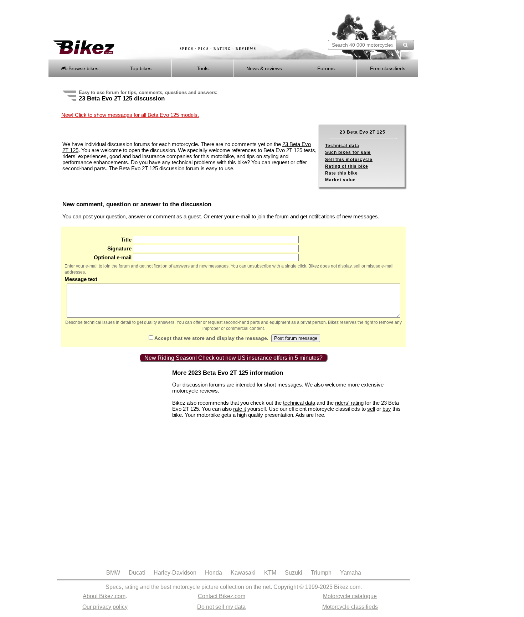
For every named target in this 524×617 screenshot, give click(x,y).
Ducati (137, 573)
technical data (299, 403)
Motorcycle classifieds (350, 607)
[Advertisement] (178, 20)
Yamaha (350, 573)
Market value (340, 179)
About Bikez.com (104, 596)
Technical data (342, 145)
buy (386, 409)
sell (371, 409)
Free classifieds (387, 68)
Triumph (321, 573)
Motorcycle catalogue (350, 596)
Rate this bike (341, 173)
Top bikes (140, 68)
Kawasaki (243, 573)
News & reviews (264, 68)
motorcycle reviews (195, 391)
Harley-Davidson (175, 573)
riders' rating (349, 403)
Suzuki (293, 573)
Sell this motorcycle (349, 159)
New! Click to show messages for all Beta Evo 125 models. (130, 115)
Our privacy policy (105, 607)
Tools (203, 68)
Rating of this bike (346, 166)
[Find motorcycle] (405, 45)
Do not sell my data (221, 607)
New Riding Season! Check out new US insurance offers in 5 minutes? (233, 358)
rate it (239, 409)
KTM (270, 573)
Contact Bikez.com (221, 596)
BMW (113, 573)
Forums (326, 68)
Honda (213, 573)
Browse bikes (82, 68)
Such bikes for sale (348, 152)
